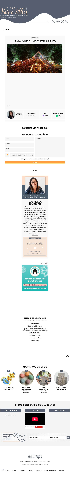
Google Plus (28, 115)
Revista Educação (35, 335)
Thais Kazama (30, 464)
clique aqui (46, 158)
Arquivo (38, 470)
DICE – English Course (35, 326)
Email (35, 115)
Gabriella (19, 115)
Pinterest (33, 115)
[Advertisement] (35, 88)
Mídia (31, 470)
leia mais (35, 235)
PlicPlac (46, 464)
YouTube (62, 21)
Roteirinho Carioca (35, 338)
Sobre (14, 470)
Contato (62, 470)
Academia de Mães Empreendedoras (35, 321)
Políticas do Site (50, 470)
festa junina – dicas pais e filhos (35, 41)
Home (7, 470)
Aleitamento (35, 323)
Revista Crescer (35, 332)
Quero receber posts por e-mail (22, 155)
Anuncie (22, 470)
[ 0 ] (46, 116)
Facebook (53, 21)
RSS (66, 21)
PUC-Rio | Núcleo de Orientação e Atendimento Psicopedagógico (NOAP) (35, 329)
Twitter (31, 115)
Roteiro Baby (35, 340)
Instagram (58, 21)
